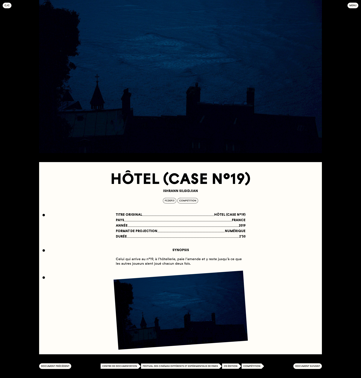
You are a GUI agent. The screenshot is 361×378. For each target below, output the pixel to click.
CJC (8, 5)
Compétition (251, 366)
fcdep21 (169, 200)
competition (187, 200)
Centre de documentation (119, 366)
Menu (352, 5)
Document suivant (307, 366)
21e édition (230, 366)
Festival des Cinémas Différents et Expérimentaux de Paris (180, 366)
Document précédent (55, 366)
